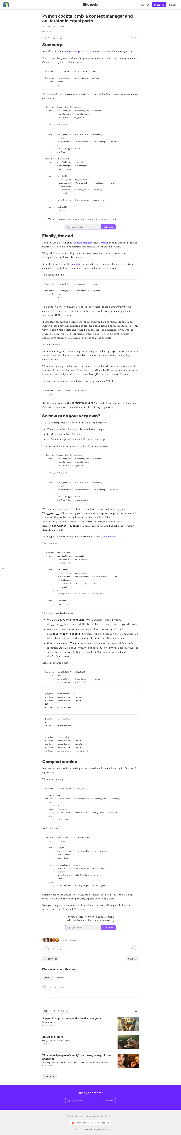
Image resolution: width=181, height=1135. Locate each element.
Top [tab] (45, 1011)
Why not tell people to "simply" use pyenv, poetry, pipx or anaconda (76, 1057)
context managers (72, 51)
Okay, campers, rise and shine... (56, 1040)
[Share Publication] (148, 4)
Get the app (103, 1123)
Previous (52, 958)
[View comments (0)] (54, 37)
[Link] (38, 45)
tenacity (51, 58)
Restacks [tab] (60, 978)
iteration (91, 51)
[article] (90, 1024)
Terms (95, 1116)
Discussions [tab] (63, 1011)
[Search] (142, 4)
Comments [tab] (48, 978)
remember (108, 537)
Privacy (88, 1116)
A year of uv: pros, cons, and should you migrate (71, 1018)
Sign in (172, 4)
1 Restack (72, 940)
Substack (77, 1129)
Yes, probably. (48, 1022)
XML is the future (52, 1036)
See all (47, 1076)
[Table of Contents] (3, 567)
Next (130, 958)
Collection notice (106, 1116)
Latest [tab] (52, 1011)
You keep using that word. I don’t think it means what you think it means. (75, 1062)
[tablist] (53, 977)
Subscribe (159, 4)
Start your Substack (83, 1123)
